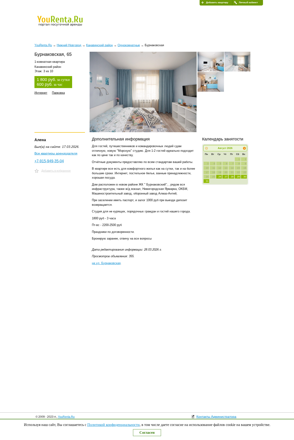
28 (232, 176)
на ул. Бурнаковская (106, 263)
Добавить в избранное (56, 170)
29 (238, 176)
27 (226, 176)
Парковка (58, 92)
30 (244, 176)
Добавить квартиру (217, 2)
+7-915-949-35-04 (49, 161)
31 (207, 181)
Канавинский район (99, 45)
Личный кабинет (248, 2)
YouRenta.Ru (66, 416)
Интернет (40, 92)
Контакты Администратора (216, 416)
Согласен (147, 432)
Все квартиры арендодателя (55, 153)
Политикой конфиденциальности (113, 425)
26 (219, 176)
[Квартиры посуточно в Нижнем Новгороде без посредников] (67, 23)
